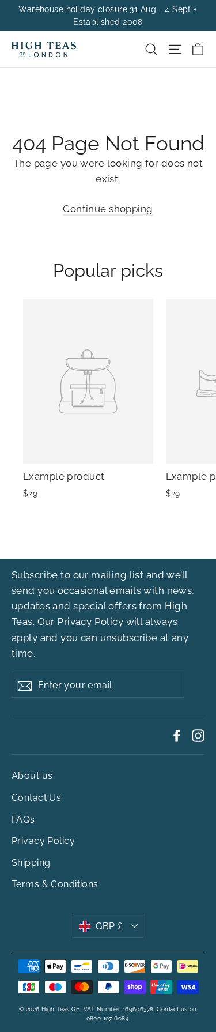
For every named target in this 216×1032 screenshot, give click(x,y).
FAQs (23, 819)
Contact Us (36, 797)
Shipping (31, 862)
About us (32, 775)
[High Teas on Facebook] (176, 735)
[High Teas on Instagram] (198, 735)
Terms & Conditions (55, 884)
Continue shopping (108, 208)
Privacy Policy (90, 621)
